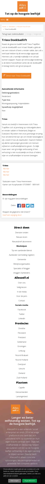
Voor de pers (21, 296)
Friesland (22, 337)
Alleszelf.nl (22, 277)
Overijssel (22, 364)
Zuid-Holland (21, 377)
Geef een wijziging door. (12, 215)
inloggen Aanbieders (21, 273)
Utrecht (22, 368)
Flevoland (22, 333)
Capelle (22, 387)
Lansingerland (21, 396)
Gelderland (21, 342)
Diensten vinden (21, 232)
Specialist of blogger (22, 268)
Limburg (21, 351)
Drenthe (21, 328)
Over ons (22, 282)
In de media (22, 291)
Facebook (22, 309)
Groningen (21, 346)
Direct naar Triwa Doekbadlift (18, 75)
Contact (21, 300)
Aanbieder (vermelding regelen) (21, 255)
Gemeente (21, 259)
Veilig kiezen (22, 287)
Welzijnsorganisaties (21, 264)
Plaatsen (21, 382)
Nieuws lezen (21, 237)
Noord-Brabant (21, 355)
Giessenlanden (22, 392)
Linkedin (21, 318)
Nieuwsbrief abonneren (22, 241)
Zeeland (21, 373)
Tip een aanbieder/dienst (22, 250)
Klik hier (6, 168)
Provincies (21, 323)
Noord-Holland (21, 360)
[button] (3, 19)
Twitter (22, 314)
